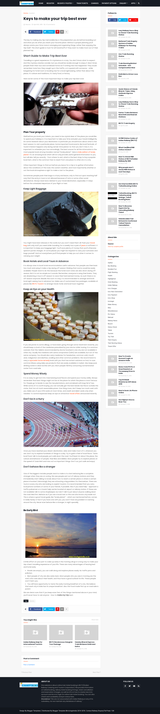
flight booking (113, 272)
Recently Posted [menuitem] (64, 3)
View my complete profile (115, 246)
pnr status (111, 314)
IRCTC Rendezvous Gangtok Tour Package (60, 643)
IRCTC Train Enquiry (127, 123)
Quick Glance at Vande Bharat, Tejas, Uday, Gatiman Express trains (128, 92)
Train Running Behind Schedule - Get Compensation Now (127, 65)
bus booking (112, 266)
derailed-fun (112, 269)
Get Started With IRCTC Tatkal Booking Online (128, 185)
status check (112, 327)
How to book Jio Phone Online (128, 392)
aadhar (110, 263)
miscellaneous (113, 311)
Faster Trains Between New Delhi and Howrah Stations (128, 115)
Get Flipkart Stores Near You (126, 401)
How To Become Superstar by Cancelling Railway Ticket (126, 209)
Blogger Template (59, 711)
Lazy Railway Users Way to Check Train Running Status (128, 33)
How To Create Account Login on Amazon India (126, 358)
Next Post (96, 672)
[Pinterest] (57, 32)
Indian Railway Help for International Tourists (33, 643)
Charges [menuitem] (95, 3)
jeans (83, 245)
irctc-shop (111, 298)
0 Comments (50, 24)
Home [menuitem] (41, 3)
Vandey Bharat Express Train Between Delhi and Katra (85, 644)
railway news (112, 320)
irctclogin (111, 301)
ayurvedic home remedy (39, 360)
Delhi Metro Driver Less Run (128, 75)
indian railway (112, 285)
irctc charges (112, 288)
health (110, 275)
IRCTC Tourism (38, 284)
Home (26, 13)
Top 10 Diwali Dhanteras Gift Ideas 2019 (127, 382)
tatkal (110, 330)
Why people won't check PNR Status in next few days (127, 169)
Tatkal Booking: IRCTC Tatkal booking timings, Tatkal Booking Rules (128, 196)
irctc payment (112, 295)
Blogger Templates (34, 711)
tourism (32, 13)
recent (110, 324)
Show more (95, 619)
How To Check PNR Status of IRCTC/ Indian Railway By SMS (128, 159)
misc (109, 308)
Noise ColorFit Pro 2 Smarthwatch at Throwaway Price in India (127, 370)
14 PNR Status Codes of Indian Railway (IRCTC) (128, 139)
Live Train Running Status (126, 55)
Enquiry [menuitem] (123, 3)
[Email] (62, 32)
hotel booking (112, 282)
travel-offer (112, 346)
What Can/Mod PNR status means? (126, 148)
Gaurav (111, 244)
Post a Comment (29, 664)
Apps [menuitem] (133, 3)
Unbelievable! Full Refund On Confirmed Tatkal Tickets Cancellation (128, 222)
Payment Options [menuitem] (109, 3)
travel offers (75, 393)
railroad (110, 317)
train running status (115, 343)
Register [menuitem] (50, 3)
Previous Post (27, 672)
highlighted (112, 279)
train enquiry (112, 340)
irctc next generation (115, 291)
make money (112, 304)
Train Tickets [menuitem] (82, 3)
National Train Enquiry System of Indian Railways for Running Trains (128, 44)
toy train (111, 336)
